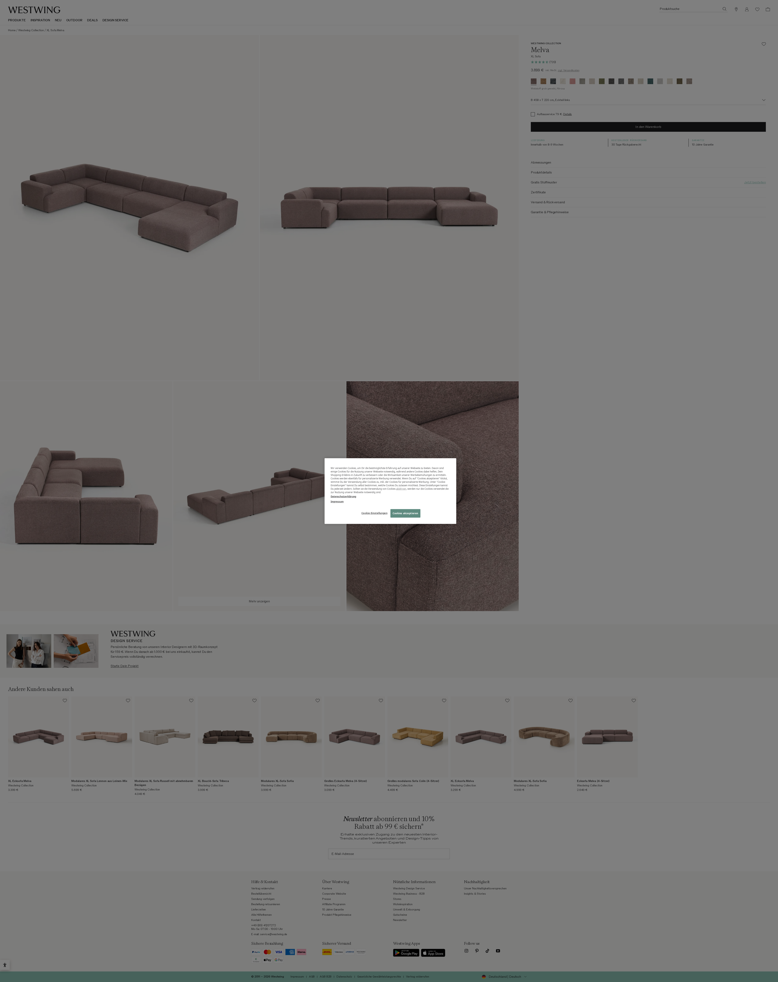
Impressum (337, 501)
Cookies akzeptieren (405, 513)
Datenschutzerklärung (343, 496)
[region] (390, 491)
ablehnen (401, 488)
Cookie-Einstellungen (374, 513)
